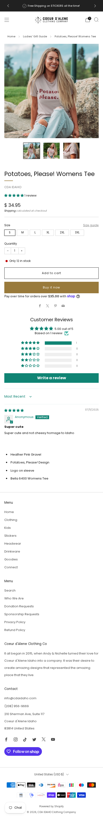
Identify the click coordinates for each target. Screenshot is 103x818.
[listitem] (51, 5)
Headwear (12, 543)
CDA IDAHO (13, 187)
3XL (77, 232)
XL (47, 232)
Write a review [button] (51, 378)
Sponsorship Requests (21, 614)
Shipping (10, 211)
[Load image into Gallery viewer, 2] (51, 150)
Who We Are (14, 598)
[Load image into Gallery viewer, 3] (71, 150)
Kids (7, 527)
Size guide (91, 225)
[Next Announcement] (95, 6)
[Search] (96, 19)
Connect (11, 567)
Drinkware (12, 551)
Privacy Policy (14, 622)
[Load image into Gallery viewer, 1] (31, 150)
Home (11, 36)
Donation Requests (19, 606)
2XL (62, 232)
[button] (14, 195)
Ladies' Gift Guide (35, 36)
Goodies (11, 559)
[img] (14, 410)
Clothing (10, 520)
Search (10, 590)
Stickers (10, 535)
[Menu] (6, 19)
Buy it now (51, 287)
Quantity (10, 244)
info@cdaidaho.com (20, 698)
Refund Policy (14, 630)
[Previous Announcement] (8, 6)
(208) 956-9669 (16, 706)
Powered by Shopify (51, 806)
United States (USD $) (49, 774)
